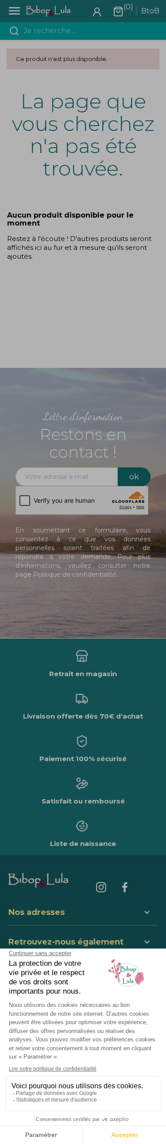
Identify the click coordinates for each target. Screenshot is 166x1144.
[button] (83, 943)
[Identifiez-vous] (97, 11)
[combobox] (88, 31)
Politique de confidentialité (74, 574)
